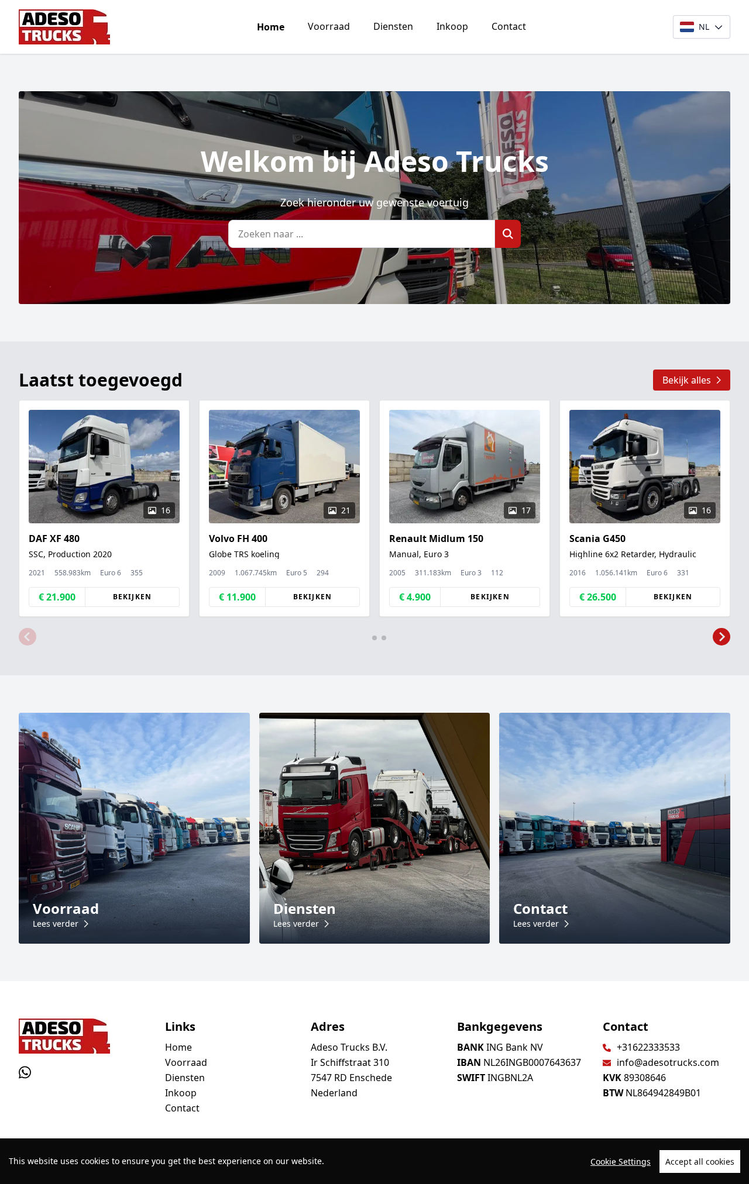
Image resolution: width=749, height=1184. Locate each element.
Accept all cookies (699, 1161)
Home (270, 26)
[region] (374, 1161)
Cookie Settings (620, 1161)
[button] (27, 636)
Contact (509, 26)
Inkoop (452, 26)
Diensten (393, 26)
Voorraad (329, 26)
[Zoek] (508, 234)
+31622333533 (648, 1047)
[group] (104, 508)
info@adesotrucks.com (668, 1062)
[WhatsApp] (25, 1072)
